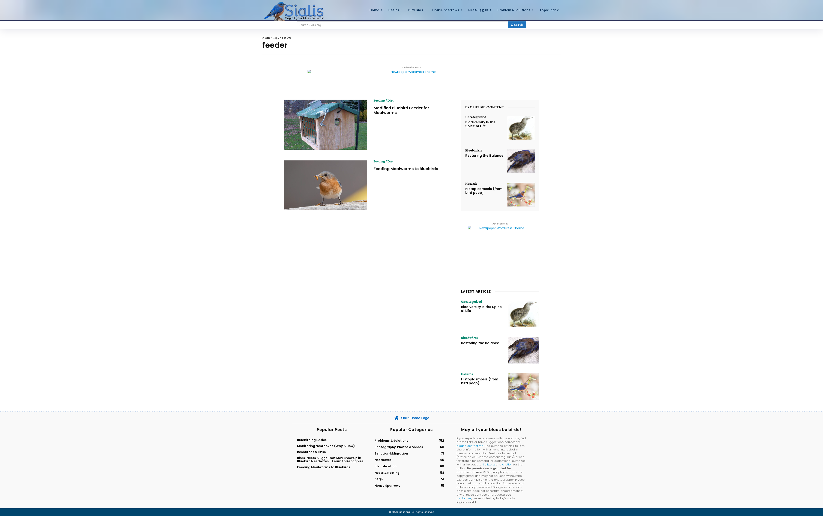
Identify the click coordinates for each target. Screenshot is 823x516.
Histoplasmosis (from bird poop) (484, 191)
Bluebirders (473, 150)
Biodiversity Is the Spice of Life (480, 124)
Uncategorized (475, 117)
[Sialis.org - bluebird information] (299, 11)
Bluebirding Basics (312, 440)
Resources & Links (311, 452)
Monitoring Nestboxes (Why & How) (326, 446)
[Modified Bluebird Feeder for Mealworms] (325, 125)
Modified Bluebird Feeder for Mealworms (401, 110)
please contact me (470, 446)
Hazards (471, 183)
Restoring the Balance (484, 155)
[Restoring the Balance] (521, 161)
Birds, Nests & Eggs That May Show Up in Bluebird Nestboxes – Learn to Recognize (330, 459)
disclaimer (464, 498)
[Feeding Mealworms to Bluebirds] (325, 185)
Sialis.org (488, 464)
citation (507, 464)
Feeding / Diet (383, 100)
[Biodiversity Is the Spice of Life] (521, 128)
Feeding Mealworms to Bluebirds (406, 168)
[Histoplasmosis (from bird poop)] (521, 194)
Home (266, 37)
